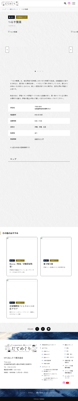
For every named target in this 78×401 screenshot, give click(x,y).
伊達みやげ (47, 354)
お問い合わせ (39, 393)
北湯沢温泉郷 (47, 360)
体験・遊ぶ (69, 354)
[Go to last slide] (7, 49)
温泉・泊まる (70, 357)
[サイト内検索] (65, 3)
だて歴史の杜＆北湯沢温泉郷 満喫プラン (51, 370)
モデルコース (46, 367)
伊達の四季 (47, 363)
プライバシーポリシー (52, 393)
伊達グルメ (47, 351)
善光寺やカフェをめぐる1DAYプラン (50, 374)
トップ (4, 9)
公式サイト (38, 139)
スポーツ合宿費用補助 (69, 367)
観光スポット (14, 9)
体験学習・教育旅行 (69, 361)
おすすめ (44, 348)
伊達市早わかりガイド (49, 345)
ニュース (22, 393)
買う (68, 351)
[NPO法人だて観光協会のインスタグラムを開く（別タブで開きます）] (64, 383)
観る (68, 348)
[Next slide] (70, 49)
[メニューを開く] (73, 3)
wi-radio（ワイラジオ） (69, 377)
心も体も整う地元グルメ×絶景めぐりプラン (51, 379)
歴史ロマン (47, 357)
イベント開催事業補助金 (69, 372)
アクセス (30, 393)
